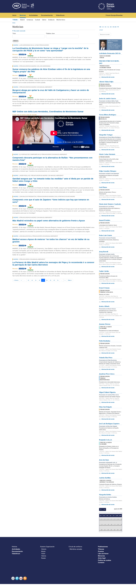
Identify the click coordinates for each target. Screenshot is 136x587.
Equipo (43, 558)
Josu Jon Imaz (104, 460)
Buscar (16, 40)
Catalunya (30, 20)
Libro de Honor (103, 553)
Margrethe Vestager (106, 135)
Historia (43, 549)
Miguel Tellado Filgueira (107, 392)
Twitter (17, 578)
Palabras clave (50, 33)
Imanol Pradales (104, 220)
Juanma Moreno (104, 324)
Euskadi (37, 20)
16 (39, 280)
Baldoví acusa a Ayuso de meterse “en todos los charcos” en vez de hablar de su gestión (50, 240)
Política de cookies (104, 560)
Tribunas (101, 549)
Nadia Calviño (104, 271)
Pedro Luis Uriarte (105, 235)
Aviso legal (102, 558)
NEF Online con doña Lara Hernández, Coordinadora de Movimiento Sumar (48, 111)
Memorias (101, 556)
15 (35, 280)
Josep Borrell (103, 251)
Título (14, 33)
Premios (101, 551)
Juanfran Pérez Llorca (106, 374)
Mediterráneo (60, 20)
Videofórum (60, 15)
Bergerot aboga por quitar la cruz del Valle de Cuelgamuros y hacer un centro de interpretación (50, 91)
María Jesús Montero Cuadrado (110, 204)
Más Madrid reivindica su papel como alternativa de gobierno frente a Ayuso (48, 221)
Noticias (23, 15)
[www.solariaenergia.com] (30, 54)
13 (28, 280)
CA (103, 27)
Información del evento (107, 77)
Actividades (33, 15)
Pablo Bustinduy (104, 341)
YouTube (21, 578)
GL (108, 27)
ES (100, 27)
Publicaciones (103, 546)
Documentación (47, 15)
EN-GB (114, 27)
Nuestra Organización (47, 546)
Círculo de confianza (75, 546)
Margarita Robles (105, 494)
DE (111, 27)
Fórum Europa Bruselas (114, 15)
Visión (43, 553)
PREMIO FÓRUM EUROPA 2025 (109, 62)
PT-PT (101, 30)
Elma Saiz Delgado (105, 407)
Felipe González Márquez (107, 171)
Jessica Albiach (104, 306)
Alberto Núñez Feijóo (106, 81)
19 (50, 280)
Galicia (44, 20)
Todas (14, 20)
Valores (43, 556)
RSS (25, 578)
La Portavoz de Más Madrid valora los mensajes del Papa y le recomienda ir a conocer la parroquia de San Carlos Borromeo (53, 263)
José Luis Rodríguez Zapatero (109, 423)
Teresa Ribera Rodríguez (107, 114)
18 (46, 280)
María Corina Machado (107, 154)
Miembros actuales (76, 549)
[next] (104, 509)
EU (105, 27)
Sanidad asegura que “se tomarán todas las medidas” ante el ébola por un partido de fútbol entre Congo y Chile (52, 180)
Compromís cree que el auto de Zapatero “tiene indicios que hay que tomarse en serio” (50, 201)
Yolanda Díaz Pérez (105, 357)
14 (32, 280)
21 (57, 280)
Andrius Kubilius (105, 478)
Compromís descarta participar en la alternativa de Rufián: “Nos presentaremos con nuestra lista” (52, 159)
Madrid (22, 20)
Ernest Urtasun (104, 288)
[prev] (101, 509)
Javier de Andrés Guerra (107, 98)
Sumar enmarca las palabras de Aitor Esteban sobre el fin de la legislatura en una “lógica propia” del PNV (51, 70)
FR (118, 27)
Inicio (14, 15)
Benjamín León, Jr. (105, 440)
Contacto (101, 562)
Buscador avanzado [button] (19, 31)
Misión (43, 551)
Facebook (13, 578)
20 (54, 280)
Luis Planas (103, 187)
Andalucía (51, 20)
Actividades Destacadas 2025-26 (109, 53)
